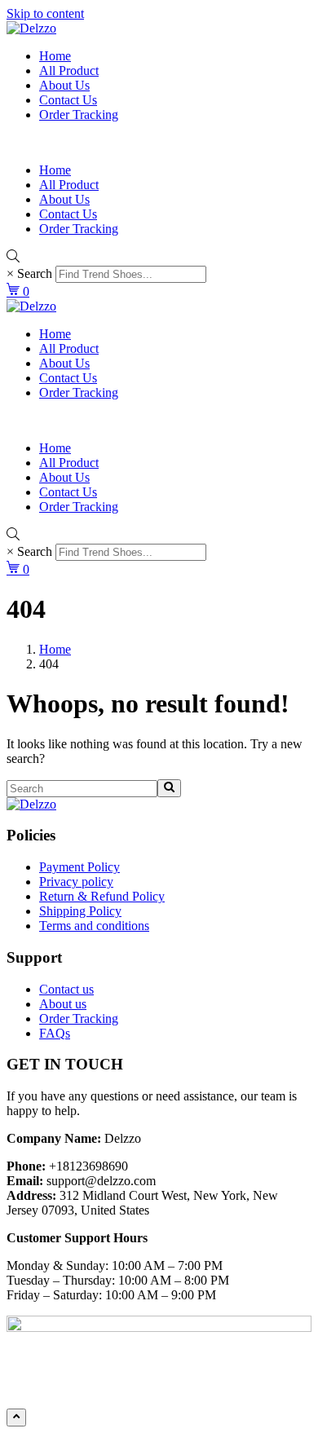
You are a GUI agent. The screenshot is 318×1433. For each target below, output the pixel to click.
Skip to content (45, 13)
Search (34, 273)
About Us (64, 85)
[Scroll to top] (16, 1417)
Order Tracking (78, 114)
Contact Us (68, 100)
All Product (69, 70)
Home (55, 56)
